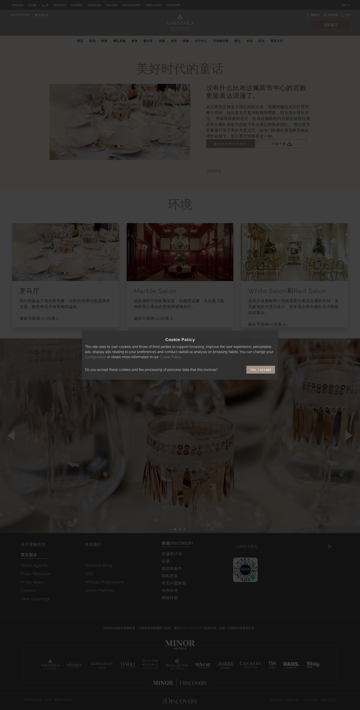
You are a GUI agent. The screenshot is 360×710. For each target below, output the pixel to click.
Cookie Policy (170, 357)
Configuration (95, 357)
